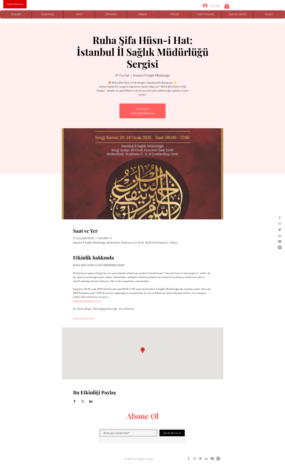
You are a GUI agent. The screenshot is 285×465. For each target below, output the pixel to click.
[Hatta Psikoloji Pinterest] (280, 247)
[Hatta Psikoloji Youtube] (280, 241)
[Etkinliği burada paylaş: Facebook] (74, 401)
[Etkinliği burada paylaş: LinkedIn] (90, 401)
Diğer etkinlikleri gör (142, 112)
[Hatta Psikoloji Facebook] (280, 218)
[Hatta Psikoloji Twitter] (280, 230)
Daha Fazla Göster (83, 318)
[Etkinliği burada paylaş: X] (82, 401)
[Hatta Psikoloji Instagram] (280, 224)
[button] (227, 5)
